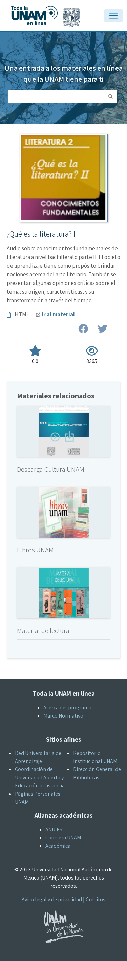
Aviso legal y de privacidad (52, 899)
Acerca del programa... (68, 707)
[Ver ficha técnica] (63, 431)
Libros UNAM (35, 550)
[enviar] (110, 96)
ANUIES (53, 829)
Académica (57, 845)
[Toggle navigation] (113, 15)
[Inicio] (48, 6)
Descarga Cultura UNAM (50, 469)
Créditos (95, 899)
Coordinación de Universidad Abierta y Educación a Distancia (40, 777)
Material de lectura (43, 630)
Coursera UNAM (63, 837)
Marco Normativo (63, 715)
